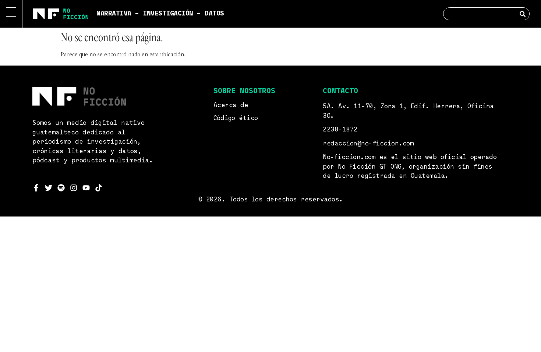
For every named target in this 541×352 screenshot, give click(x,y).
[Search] (522, 14)
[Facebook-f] (36, 187)
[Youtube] (86, 187)
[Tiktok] (98, 187)
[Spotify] (61, 187)
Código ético (235, 118)
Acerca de (230, 105)
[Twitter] (48, 187)
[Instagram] (73, 187)
